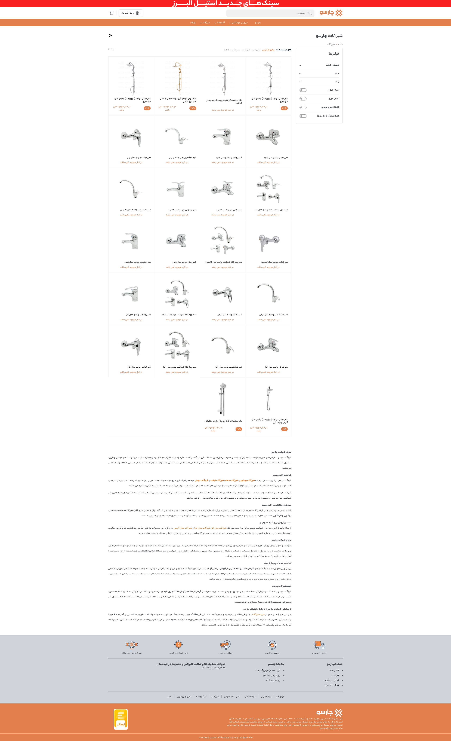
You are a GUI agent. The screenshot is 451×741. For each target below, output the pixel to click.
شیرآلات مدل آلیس (183, 528)
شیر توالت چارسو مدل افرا (139, 367)
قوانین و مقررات (331, 680)
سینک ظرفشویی (231, 696)
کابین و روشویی (183, 696)
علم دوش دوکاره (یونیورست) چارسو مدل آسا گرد (224, 102)
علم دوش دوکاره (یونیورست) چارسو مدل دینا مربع (132, 100)
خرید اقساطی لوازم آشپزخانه (267, 670)
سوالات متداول (332, 685)
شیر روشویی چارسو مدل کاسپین (182, 209)
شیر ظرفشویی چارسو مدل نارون (273, 314)
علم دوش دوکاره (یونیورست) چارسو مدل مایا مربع (269, 100)
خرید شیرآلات (258, 614)
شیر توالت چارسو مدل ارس (139, 157)
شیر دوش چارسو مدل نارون (184, 262)
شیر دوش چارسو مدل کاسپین (229, 209)
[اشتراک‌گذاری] (110, 35)
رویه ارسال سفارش (271, 675)
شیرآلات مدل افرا (218, 528)
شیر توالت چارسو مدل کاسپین (274, 262)
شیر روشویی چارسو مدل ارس (229, 157)
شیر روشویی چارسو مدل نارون (137, 262)
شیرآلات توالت (217, 480)
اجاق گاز (280, 696)
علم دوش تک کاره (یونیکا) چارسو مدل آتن (223, 421)
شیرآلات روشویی (247, 480)
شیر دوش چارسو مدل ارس (276, 157)
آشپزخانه (221, 22)
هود (169, 696)
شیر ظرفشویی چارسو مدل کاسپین (135, 209)
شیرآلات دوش (201, 480)
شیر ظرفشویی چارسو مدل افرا (228, 367)
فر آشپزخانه (201, 696)
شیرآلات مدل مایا (202, 528)
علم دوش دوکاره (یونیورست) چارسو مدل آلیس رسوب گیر (269, 421)
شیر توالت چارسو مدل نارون (229, 314)
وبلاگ (193, 22)
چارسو (258, 22)
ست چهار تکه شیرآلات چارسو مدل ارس (271, 209)
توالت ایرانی (266, 696)
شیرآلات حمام (231, 480)
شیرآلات (206, 22)
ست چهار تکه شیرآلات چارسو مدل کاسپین (223, 262)
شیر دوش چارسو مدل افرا (276, 367)
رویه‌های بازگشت (272, 680)
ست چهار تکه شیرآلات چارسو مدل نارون (179, 314)
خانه (340, 44)
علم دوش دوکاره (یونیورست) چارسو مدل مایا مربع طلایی (178, 100)
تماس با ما (334, 670)
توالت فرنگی (249, 696)
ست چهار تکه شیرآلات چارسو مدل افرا (179, 367)
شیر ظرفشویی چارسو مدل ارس (182, 157)
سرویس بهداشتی (240, 22)
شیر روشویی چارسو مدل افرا (138, 314)
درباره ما (335, 675)
